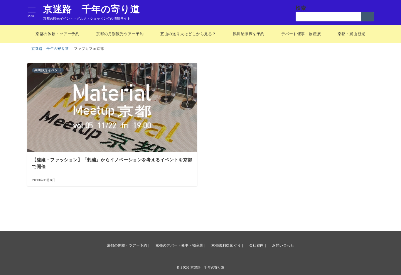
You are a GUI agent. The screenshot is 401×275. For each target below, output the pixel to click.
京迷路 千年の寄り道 (91, 9)
